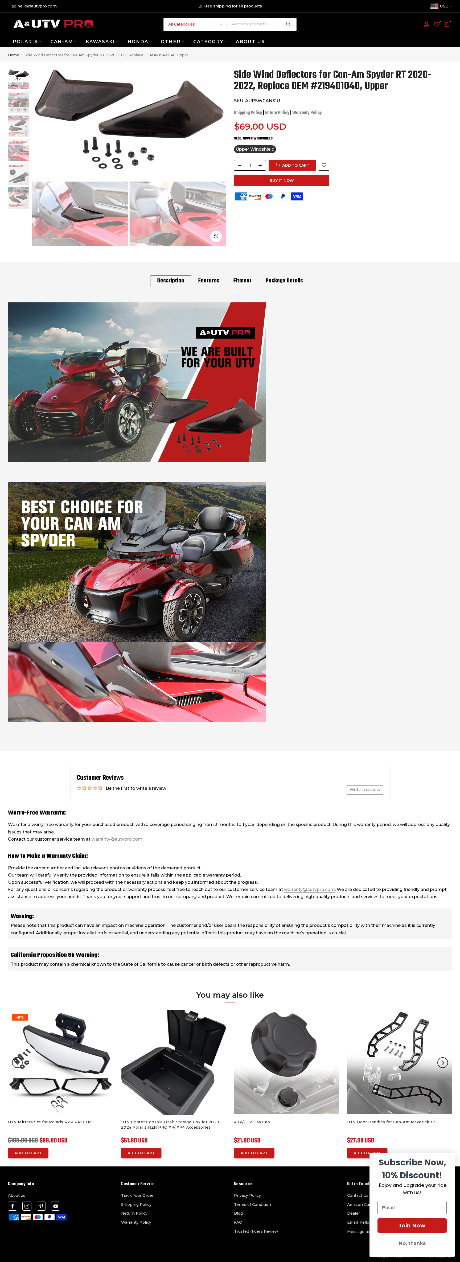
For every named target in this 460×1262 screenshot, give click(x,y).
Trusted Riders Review (256, 1231)
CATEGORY (208, 41)
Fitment (242, 280)
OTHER (171, 41)
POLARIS (25, 41)
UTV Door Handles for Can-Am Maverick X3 (391, 1121)
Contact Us (357, 1195)
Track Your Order (137, 1195)
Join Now (412, 1225)
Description (170, 280)
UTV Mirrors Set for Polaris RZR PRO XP (49, 1121)
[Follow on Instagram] (26, 1206)
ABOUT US (250, 41)
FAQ (238, 1222)
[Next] (442, 1062)
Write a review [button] (365, 789)
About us (16, 1195)
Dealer (353, 1213)
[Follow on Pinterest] (41, 1206)
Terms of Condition (252, 1204)
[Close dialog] (450, 1157)
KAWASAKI (100, 41)
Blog (238, 1213)
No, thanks (412, 1243)
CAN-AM (61, 41)
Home (13, 55)
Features (208, 280)
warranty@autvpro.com (117, 839)
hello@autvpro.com (37, 6)
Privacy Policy (247, 1195)
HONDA (138, 41)
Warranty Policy (307, 113)
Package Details (284, 280)
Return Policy (277, 113)
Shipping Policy (248, 113)
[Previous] (17, 1062)
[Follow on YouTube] (55, 1206)
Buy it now (282, 180)
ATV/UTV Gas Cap (252, 1121)
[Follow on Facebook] (12, 1206)
